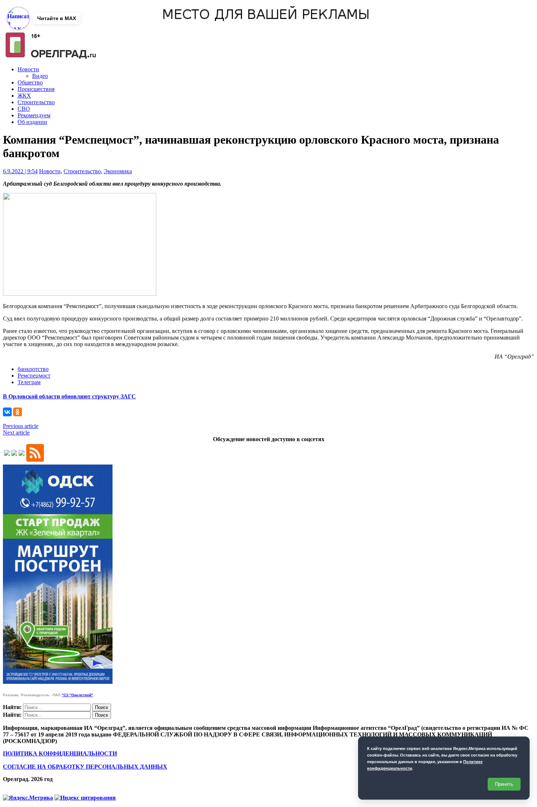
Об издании (32, 122)
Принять (504, 784)
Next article (16, 432)
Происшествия (36, 89)
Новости (28, 69)
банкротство (33, 369)
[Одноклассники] (17, 412)
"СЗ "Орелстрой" (77, 695)
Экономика (118, 171)
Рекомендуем (34, 115)
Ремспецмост (34, 375)
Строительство (36, 102)
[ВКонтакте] (7, 412)
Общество (30, 82)
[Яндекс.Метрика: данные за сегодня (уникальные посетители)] (28, 798)
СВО (24, 109)
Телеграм (29, 382)
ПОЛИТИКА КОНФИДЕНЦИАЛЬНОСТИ (60, 753)
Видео (40, 76)
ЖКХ (24, 95)
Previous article (20, 426)
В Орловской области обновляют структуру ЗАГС (69, 396)
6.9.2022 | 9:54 (20, 171)
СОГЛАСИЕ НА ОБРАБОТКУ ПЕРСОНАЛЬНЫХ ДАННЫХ (85, 767)
